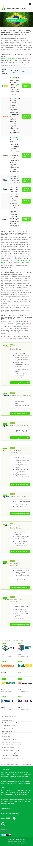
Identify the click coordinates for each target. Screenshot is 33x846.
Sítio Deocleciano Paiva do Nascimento (13, 723)
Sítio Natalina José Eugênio (10, 753)
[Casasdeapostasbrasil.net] (14, 8)
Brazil (15, 764)
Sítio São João (6, 736)
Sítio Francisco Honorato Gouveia (11, 742)
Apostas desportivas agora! (19, 383)
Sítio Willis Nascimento (8, 731)
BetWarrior (15, 137)
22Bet (11, 184)
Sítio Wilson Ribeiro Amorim (10, 734)
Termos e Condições (10, 843)
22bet (11, 177)
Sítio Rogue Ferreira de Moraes (11, 750)
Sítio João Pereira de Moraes (10, 756)
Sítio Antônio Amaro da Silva (10, 758)
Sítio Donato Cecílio (7, 728)
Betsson (14, 98)
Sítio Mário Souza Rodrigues (10, 739)
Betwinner (13, 195)
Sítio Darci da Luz (15, 349)
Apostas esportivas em (7, 764)
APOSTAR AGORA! (26, 86)
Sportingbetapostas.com (10, 58)
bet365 (23, 260)
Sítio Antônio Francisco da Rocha (11, 747)
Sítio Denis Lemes (7, 720)
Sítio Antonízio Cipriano (8, 725)
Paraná (19, 764)
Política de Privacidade (22, 843)
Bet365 (14, 77)
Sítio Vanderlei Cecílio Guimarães (11, 745)
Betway (27, 260)
